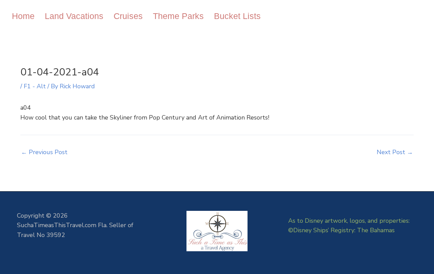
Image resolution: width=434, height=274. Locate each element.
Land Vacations (74, 16)
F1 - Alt (35, 86)
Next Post (395, 152)
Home (23, 16)
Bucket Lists (237, 16)
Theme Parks (178, 16)
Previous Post (44, 152)
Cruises (128, 16)
